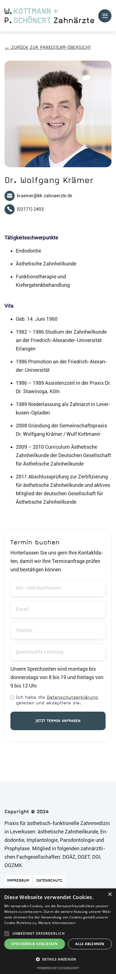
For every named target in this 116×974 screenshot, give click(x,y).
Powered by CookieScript (58, 968)
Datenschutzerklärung (72, 697)
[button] (104, 15)
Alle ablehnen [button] (89, 943)
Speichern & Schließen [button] (34, 943)
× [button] (110, 894)
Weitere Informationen (56, 922)
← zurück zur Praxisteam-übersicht (48, 47)
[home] (49, 16)
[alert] (58, 931)
